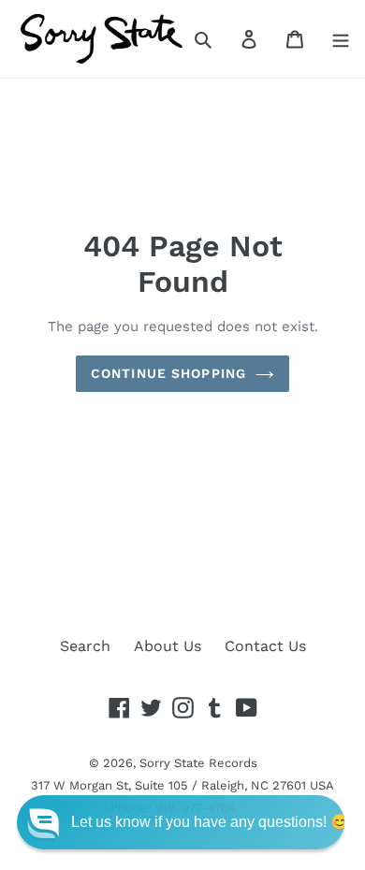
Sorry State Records (198, 763)
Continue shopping (168, 373)
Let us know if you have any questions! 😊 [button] (210, 822)
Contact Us (265, 646)
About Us (167, 646)
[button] (180, 822)
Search (85, 646)
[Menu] (340, 38)
